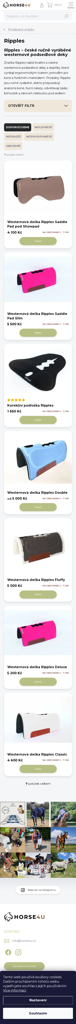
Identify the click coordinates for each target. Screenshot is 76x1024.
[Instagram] (17, 951)
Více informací (14, 990)
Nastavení (38, 1000)
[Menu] (71, 5)
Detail (38, 241)
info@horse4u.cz (24, 941)
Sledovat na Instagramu (42, 889)
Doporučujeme (17, 127)
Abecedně (13, 145)
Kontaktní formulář (24, 966)
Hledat (67, 16)
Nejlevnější (43, 127)
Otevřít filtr (21, 106)
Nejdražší (13, 136)
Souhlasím (38, 1013)
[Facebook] (7, 951)
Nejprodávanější (39, 136)
